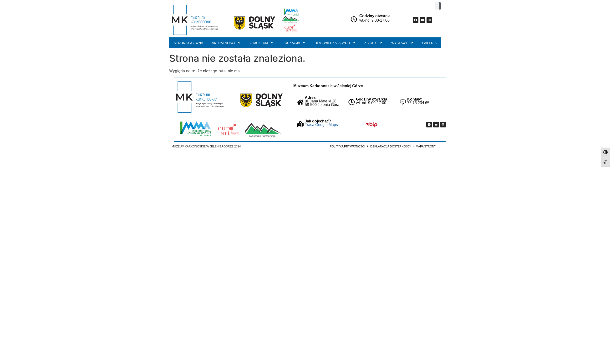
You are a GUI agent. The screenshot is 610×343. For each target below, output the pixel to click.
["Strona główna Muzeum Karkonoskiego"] (229, 97)
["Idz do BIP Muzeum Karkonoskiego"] (371, 124)
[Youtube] (422, 20)
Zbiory (370, 43)
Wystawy (399, 43)
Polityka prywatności (347, 146)
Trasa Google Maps (321, 125)
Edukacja (291, 43)
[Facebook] (415, 20)
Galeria (429, 43)
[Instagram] (429, 20)
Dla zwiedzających (332, 43)
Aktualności (223, 43)
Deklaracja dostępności (390, 146)
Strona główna (188, 43)
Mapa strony (426, 146)
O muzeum (259, 43)
